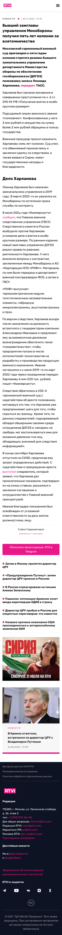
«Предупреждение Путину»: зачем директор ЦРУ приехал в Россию (29, 577)
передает (28, 85)
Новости (8, 19)
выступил (9, 472)
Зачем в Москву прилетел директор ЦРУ (29, 565)
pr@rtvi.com (29, 829)
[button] (58, 5)
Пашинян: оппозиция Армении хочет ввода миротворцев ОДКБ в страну (30, 600)
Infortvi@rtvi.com (40, 821)
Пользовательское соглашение (20, 771)
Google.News (13, 857)
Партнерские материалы (18, 838)
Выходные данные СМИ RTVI (18, 766)
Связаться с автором (31, 533)
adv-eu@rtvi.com (31, 833)
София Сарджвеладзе (31, 529)
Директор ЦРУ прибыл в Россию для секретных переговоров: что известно (29, 612)
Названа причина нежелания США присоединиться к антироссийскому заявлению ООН (28, 625)
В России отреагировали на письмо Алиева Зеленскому (29, 588)
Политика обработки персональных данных (27, 776)
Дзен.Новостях (18, 853)
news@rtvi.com (31, 825)
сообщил (8, 217)
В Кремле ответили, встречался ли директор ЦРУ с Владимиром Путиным (30, 738)
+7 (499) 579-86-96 (20, 817)
